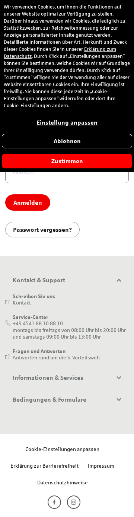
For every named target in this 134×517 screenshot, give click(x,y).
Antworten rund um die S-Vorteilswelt (56, 357)
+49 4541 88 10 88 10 (38, 323)
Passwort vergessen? (42, 229)
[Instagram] (73, 502)
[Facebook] (54, 502)
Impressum (101, 465)
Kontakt (22, 302)
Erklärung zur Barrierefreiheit (44, 465)
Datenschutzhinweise (62, 482)
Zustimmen (67, 161)
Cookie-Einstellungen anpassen (62, 449)
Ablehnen (67, 141)
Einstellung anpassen (67, 122)
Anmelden (27, 202)
